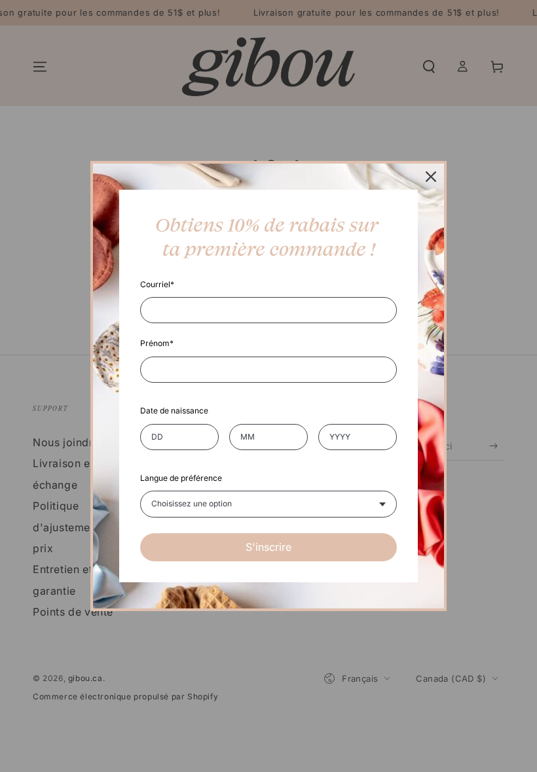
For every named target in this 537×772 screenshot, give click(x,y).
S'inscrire (268, 546)
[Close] (431, 176)
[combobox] (268, 504)
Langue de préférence (181, 478)
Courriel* (157, 284)
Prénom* (157, 343)
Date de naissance (174, 410)
